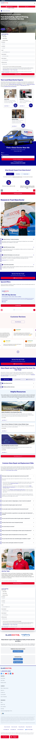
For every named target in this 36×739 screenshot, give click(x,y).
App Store (18, 659)
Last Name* (3, 46)
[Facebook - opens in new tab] (1, 673)
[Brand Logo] (18, 668)
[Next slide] (34, 190)
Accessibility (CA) (13, 729)
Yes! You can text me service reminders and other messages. (12, 66)
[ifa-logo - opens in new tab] (2, 713)
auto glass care (23, 85)
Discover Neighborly (17, 651)
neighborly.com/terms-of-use (29, 299)
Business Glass (5, 40)
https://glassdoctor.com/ (6, 624)
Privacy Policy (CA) (29, 726)
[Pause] (18, 352)
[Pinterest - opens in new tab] (13, 673)
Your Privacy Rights (30, 729)
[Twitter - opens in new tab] (3, 673)
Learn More (14, 126)
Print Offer (4, 301)
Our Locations (3, 706)
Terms (11, 624)
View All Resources (17, 456)
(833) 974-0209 (20, 163)
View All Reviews (18, 321)
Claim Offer (18, 305)
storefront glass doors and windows (15, 84)
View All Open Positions (17, 583)
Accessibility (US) (6, 729)
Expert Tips (3, 704)
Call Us (27, 6)
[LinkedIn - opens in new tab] (10, 673)
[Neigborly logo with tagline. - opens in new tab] (26, 635)
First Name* (3, 42)
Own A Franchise (4, 696)
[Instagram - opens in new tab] (8, 673)
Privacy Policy (15, 624)
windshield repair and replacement (10, 86)
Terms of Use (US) (7, 726)
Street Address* (4, 58)
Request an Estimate (10, 6)
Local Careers (3, 694)
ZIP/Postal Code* (4, 62)
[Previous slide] (2, 190)
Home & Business (6, 154)
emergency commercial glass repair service (17, 489)
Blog (1, 702)
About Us (2, 690)
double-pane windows (31, 84)
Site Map (2, 708)
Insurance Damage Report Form (6, 710)
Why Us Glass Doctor (4, 688)
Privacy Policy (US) (21, 726)
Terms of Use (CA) (14, 726)
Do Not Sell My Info (20, 729)
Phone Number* (4, 54)
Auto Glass (4, 36)
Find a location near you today (11, 470)
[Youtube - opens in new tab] (6, 673)
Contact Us (3, 692)
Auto (3, 152)
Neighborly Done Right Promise (17, 176)
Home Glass (5, 38)
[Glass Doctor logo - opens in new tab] (12, 635)
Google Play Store (18, 662)
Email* (2, 50)
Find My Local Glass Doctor (18, 159)
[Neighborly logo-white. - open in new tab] (3, 0)
